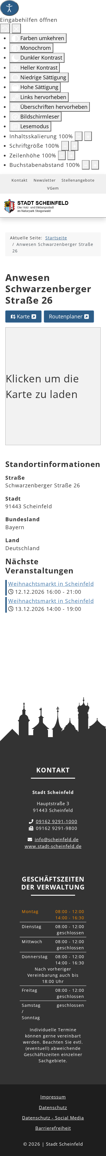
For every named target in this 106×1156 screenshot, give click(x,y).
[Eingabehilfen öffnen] (9, 8)
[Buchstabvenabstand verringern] (86, 165)
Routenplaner (66, 316)
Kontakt (19, 180)
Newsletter (45, 180)
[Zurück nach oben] (96, 1125)
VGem (53, 188)
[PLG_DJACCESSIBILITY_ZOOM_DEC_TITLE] (78, 136)
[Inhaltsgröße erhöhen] (88, 136)
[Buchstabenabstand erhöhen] (95, 165)
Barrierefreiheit (53, 1128)
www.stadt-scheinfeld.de (53, 846)
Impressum (53, 1097)
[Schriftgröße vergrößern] (74, 145)
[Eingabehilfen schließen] (16, 28)
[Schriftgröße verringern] (65, 145)
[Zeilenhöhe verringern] (62, 155)
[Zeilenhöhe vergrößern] (71, 155)
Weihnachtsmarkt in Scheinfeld (51, 583)
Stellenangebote (78, 180)
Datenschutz (53, 1107)
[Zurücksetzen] (5, 28)
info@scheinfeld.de (57, 839)
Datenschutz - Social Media (53, 1118)
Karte (23, 316)
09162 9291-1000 (56, 821)
